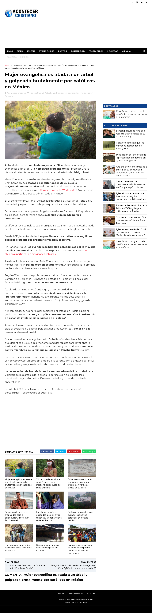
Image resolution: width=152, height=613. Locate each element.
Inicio (10, 51)
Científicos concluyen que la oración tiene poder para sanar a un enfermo (131, 114)
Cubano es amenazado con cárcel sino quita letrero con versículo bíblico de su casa (80, 483)
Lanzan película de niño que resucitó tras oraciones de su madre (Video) (130, 133)
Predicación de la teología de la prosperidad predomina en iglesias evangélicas (131, 157)
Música (24, 57)
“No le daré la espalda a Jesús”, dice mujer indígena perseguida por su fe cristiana (48, 483)
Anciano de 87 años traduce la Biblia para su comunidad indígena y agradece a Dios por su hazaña (131, 171)
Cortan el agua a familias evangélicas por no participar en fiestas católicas (80, 516)
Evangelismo (46, 51)
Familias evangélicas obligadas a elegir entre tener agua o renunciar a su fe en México (49, 516)
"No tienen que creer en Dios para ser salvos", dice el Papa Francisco (131, 220)
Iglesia (31, 51)
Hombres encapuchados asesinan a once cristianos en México (18, 548)
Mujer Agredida (35, 65)
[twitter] (142, 2)
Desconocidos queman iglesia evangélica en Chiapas (48, 548)
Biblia (20, 51)
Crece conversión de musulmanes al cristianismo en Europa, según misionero (130, 184)
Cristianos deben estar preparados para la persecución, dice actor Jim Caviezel (17, 516)
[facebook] (132, 2)
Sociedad (112, 51)
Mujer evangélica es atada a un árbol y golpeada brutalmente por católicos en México (18, 483)
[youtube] (146, 2)
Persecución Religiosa (52, 65)
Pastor (62, 51)
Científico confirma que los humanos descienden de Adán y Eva (130, 145)
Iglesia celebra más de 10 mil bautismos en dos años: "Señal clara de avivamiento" (131, 232)
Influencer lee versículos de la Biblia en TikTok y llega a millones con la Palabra (131, 208)
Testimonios (95, 51)
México (24, 65)
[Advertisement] (93, 27)
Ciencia (126, 51)
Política (12, 57)
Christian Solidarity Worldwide (57, 190)
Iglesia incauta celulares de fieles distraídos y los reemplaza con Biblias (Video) (131, 196)
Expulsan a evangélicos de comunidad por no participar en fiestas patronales (80, 549)
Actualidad (78, 51)
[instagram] (137, 2)
